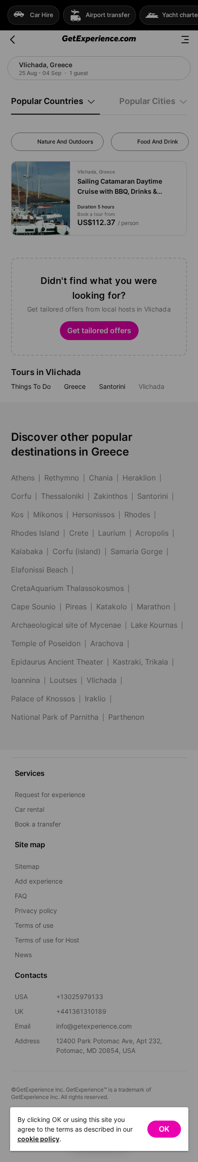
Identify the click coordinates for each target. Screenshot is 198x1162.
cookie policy (38, 1139)
